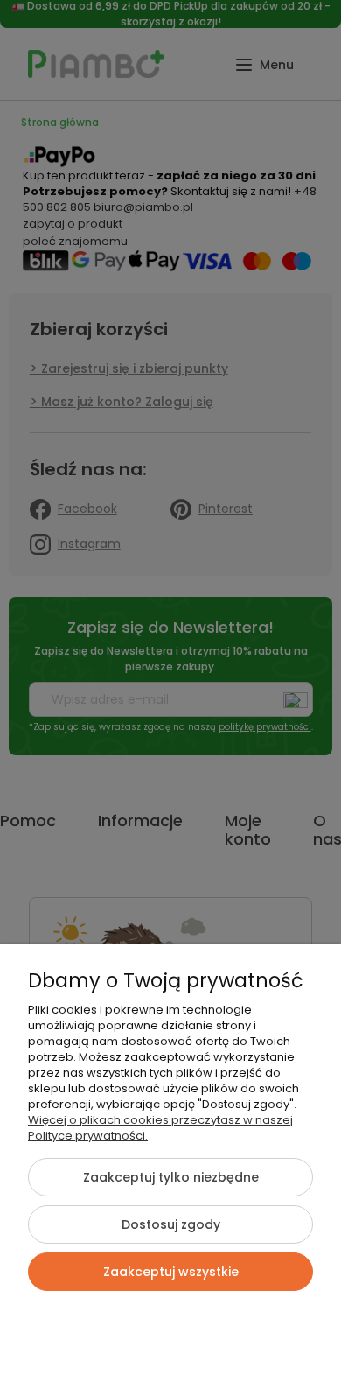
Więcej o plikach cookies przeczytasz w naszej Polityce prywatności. (160, 1128)
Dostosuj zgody (171, 1224)
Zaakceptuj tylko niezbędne (171, 1177)
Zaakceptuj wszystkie (171, 1271)
